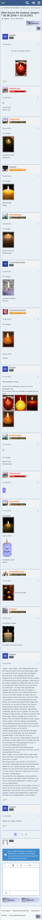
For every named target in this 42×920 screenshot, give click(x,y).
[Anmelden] (33, 3)
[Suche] (27, 3)
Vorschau (11, 900)
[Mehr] (38, 44)
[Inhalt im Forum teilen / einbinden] (39, 28)
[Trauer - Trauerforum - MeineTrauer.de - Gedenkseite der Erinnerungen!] (3, 3)
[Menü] (39, 3)
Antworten (30, 900)
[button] (6, 893)
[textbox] (21, 879)
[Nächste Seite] (26, 834)
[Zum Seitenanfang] (38, 917)
